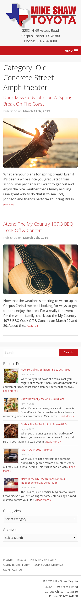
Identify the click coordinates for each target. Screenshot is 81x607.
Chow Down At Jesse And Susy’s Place (42, 399)
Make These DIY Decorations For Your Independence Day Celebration (43, 480)
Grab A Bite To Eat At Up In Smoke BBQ (44, 424)
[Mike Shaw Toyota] (40, 14)
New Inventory (43, 559)
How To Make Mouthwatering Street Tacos (45, 369)
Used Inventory (16, 564)
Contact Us (12, 569)
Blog (21, 559)
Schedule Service (49, 564)
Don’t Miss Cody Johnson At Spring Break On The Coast (37, 100)
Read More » (10, 391)
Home (8, 559)
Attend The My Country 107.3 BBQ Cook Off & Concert (38, 227)
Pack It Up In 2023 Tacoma (36, 449)
